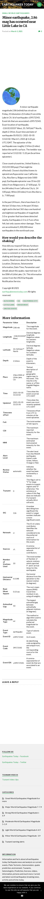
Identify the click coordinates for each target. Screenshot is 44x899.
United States (10, 308)
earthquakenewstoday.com (14, 291)
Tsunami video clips (10, 779)
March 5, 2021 (16, 31)
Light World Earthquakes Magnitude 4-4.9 (22, 830)
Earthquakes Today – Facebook (15, 756)
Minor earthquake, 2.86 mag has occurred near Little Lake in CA (19, 22)
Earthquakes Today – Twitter (14, 762)
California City (30, 301)
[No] (41, 890)
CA (19, 301)
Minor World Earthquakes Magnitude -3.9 (22, 836)
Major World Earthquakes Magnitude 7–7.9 (23, 807)
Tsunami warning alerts (14, 841)
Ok (22, 896)
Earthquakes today (18, 4)
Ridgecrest (23, 304)
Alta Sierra (9, 301)
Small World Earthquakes (15, 13)
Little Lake (9, 304)
